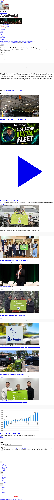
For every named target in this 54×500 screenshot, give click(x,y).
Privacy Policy (2, 499)
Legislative (22, 41)
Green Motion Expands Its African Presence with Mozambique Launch (14, 260)
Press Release (29, 42)
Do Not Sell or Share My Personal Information (16, 499)
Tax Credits (3, 90)
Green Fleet (1, 31)
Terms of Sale (9, 499)
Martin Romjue (8, 286)
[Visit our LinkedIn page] (2, 442)
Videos (6, 41)
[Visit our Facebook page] (0, 442)
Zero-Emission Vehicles (12, 90)
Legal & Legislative (2, 34)
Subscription (4, 42)
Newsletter (1, 42)
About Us (14, 42)
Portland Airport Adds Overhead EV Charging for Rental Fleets (13, 119)
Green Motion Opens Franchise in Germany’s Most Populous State (13, 402)
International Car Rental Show (27, 41)
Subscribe (1, 13)
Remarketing (8, 0)
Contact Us (16, 42)
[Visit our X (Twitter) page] (1, 442)
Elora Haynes (6, 345)
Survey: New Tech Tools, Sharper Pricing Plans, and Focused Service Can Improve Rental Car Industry (21, 287)
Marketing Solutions (24, 42)
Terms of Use (5, 499)
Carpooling (19, 90)
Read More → (2, 122)
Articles (3, 41)
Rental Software (2, 38)
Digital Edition (5, 13)
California (16, 90)
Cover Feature (3, 0)
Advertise (11, 42)
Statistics (14, 41)
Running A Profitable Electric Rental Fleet (9, 200)
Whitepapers (17, 41)
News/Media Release (8, 258)
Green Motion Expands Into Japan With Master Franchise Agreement (14, 228)
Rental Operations (2, 37)
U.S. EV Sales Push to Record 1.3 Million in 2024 (10, 433)
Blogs (4, 41)
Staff (4, 117)
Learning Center (2, 33)
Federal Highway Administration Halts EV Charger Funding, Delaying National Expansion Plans (20, 347)
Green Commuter (7, 90)
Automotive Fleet (8, 91)
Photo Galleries (9, 41)
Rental (6, 0)
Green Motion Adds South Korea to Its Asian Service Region (12, 315)
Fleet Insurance (2, 30)
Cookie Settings (20, 42)
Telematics (3, 470)
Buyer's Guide (33, 41)
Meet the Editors (8, 42)
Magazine (12, 41)
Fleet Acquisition (2, 28)
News (1, 41)
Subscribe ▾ (2, 2)
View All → (1, 437)
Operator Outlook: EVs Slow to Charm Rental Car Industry (12, 374)
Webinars (20, 41)
